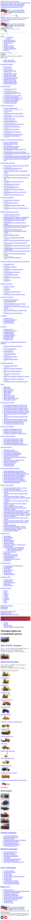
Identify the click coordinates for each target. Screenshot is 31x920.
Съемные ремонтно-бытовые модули (14, 194)
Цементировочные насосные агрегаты (14, 220)
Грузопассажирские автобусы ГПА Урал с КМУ (17, 154)
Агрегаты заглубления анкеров (12, 292)
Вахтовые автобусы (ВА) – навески (13, 506)
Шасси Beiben (7, 392)
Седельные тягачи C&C (10, 103)
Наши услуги (5, 887)
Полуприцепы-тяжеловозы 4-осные (13, 441)
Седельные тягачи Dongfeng (11, 100)
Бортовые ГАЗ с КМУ (10, 79)
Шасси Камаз (7, 388)
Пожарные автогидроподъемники (13, 313)
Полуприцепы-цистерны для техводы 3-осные (16, 412)
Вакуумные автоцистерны (11, 837)
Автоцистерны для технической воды (14, 116)
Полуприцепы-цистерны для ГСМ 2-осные (15, 405)
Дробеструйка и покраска (11, 899)
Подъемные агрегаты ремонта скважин (14, 294)
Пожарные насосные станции (12, 374)
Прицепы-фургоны (9, 464)
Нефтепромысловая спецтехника (10, 212)
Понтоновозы (7, 539)
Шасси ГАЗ (7, 394)
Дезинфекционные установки (12, 559)
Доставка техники (9, 902)
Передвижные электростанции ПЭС (14, 182)
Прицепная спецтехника (9, 849)
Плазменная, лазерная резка (11, 895)
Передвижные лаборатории (11, 187)
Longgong (6, 598)
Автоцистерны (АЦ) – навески (12, 489)
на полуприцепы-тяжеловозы (12, 883)
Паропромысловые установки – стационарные (16, 217)
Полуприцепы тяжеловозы (11, 856)
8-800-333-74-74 (5, 17)
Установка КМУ (8, 901)
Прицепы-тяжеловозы (10, 462)
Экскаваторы (7, 560)
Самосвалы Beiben (9, 333)
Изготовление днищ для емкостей (13, 898)
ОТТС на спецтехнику (8, 868)
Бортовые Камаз (8, 69)
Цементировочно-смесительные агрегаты (15, 227)
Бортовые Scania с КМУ (10, 83)
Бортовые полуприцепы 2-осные (13, 429)
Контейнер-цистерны (9, 516)
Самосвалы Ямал (8, 579)
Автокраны (4, 315)
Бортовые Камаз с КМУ (10, 73)
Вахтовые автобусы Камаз (11, 142)
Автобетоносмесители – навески (13, 529)
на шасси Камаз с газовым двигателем (14, 876)
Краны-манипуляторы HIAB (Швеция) (14, 476)
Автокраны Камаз (9, 321)
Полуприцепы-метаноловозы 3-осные (14, 423)
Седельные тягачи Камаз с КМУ (12, 95)
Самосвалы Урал (8, 329)
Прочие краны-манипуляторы (12, 482)
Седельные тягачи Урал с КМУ (12, 93)
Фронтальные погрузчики (11, 554)
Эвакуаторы (7, 553)
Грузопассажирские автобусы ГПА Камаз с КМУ (17, 156)
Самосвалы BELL (9, 546)
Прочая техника (5, 533)
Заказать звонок (5, 20)
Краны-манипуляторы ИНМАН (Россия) (15, 472)
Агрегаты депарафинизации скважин (14, 238)
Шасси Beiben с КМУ (9, 399)
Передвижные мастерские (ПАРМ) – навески (16, 512)
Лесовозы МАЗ (8, 573)
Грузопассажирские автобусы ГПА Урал (15, 150)
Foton (5, 592)
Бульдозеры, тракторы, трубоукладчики (14, 544)
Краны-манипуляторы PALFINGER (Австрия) (16, 474)
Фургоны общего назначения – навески (14, 526)
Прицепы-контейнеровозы (11, 461)
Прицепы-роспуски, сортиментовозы (14, 460)
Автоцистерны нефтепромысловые (13, 114)
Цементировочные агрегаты (11, 841)
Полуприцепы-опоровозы (11, 451)
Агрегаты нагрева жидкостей (12, 136)
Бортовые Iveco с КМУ (10, 76)
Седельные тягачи (5, 86)
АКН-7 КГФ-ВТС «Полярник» (15, 549)
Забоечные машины (9, 540)
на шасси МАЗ (8, 879)
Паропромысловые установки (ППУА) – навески (17, 513)
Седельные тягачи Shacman (11, 97)
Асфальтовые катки (9, 557)
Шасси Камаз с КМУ (9, 397)
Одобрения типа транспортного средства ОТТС (14, 620)
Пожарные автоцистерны (11, 366)
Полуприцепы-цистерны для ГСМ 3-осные (15, 406)
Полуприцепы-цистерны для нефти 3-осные (16, 409)
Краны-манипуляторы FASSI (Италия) (14, 479)
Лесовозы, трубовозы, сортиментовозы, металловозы (15, 261)
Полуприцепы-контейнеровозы (12, 454)
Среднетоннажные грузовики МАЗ (13, 565)
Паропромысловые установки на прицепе (15, 218)
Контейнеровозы (8, 537)
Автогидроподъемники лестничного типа (15, 311)
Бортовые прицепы (9, 465)
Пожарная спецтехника (7, 363)
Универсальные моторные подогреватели (15, 840)
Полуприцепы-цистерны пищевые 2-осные (15, 419)
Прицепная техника (6, 447)
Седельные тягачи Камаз (10, 91)
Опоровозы (7, 857)
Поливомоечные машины (11, 360)
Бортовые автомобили (7, 64)
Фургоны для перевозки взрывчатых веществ (16, 208)
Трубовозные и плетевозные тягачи (13, 270)
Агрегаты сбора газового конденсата (14, 124)
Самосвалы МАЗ (8, 570)
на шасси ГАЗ (7, 878)
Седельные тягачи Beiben (10, 101)
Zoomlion (6, 593)
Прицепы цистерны (9, 853)
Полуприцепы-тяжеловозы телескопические (16, 444)
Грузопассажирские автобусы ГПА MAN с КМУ (17, 157)
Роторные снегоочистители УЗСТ (13, 346)
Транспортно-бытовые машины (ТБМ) (14, 206)
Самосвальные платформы (11, 530)
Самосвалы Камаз (9, 332)
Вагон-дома (4, 57)
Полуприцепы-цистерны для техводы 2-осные (16, 411)
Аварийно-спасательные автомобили (14, 190)
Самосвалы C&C (8, 339)
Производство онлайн (7, 4)
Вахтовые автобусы (9, 838)
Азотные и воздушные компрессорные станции (17, 241)
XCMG (6, 590)
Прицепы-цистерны (9, 450)
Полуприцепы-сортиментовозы (12, 452)
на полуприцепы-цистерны (11, 882)
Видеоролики (11, 7)
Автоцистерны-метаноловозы (12, 127)
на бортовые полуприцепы (11, 880)
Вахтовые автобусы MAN (11, 148)
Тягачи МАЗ (7, 568)
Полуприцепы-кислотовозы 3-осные (14, 422)
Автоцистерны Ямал (9, 582)
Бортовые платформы (10, 525)
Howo (5, 600)
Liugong (6, 596)
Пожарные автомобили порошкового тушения (16, 377)
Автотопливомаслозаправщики (12, 132)
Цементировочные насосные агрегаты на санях (17, 225)
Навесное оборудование (7, 485)
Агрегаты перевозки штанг (11, 860)
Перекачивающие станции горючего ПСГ (15, 192)
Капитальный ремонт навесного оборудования (13, 617)
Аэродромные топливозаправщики (13, 134)
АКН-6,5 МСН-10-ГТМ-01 (14, 550)
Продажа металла (8, 889)
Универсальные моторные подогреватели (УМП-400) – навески (15, 508)
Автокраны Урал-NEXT (10, 320)
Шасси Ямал (7, 584)
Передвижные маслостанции (12, 185)
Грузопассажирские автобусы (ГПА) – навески (16, 520)
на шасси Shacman (9, 870)
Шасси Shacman (8, 391)
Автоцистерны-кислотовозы (11, 130)
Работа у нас (19, 7)
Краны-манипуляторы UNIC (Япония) (14, 475)
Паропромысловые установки (12, 215)
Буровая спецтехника (6, 283)
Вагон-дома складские (10, 61)
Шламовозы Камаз (9, 336)
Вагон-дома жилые (9, 60)
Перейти (3, 54)
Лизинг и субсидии (13, 5)
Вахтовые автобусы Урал (10, 144)
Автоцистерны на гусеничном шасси (14, 547)
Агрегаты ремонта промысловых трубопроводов (17, 251)
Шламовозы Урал (8, 338)
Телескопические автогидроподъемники (15, 304)
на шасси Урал (8, 873)
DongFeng (6, 599)
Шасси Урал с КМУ (9, 395)
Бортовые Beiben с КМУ (10, 82)
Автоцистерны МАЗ (9, 574)
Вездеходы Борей (8, 541)
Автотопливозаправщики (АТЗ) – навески (15, 488)
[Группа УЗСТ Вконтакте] (2, 918)
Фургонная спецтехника (7, 197)
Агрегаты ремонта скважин (11, 235)
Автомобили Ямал (6, 577)
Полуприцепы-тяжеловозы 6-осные (13, 443)
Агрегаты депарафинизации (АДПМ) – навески (17, 515)
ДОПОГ (3, 618)
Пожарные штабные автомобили (13, 371)
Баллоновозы (7, 536)
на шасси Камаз (8, 875)
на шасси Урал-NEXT (10, 872)
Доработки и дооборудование (12, 892)
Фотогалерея (4, 608)
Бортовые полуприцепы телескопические (15, 433)
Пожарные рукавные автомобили (13, 369)
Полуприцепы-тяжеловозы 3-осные (13, 440)
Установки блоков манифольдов (12, 258)
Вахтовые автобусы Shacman (11, 146)
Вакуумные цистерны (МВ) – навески (14, 496)
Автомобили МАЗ (6, 563)
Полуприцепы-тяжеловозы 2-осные (13, 438)
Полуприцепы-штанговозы (11, 455)
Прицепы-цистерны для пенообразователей (16, 381)
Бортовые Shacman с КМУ (11, 78)
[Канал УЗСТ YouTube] (5, 918)
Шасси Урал (7, 387)
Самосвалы (4, 326)
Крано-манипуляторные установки (10, 468)
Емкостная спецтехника (7, 105)
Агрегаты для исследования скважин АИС (15, 243)
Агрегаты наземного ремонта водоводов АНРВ (17, 175)
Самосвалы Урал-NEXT (10, 330)
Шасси (2, 384)
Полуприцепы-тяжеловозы (8, 436)
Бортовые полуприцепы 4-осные (13, 432)
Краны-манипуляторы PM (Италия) (13, 478)
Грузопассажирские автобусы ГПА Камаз (15, 152)
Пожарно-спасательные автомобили (13, 379)
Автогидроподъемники (7, 297)
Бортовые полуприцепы (7, 426)
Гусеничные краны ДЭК (10, 556)
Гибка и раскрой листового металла (13, 897)
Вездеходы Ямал (8, 585)
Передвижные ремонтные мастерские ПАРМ (16, 166)
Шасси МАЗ (7, 571)
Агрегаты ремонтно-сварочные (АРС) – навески (17, 510)
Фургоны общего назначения (12, 200)
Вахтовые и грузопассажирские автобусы (12, 139)
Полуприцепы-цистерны (7, 402)
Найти (2, 36)
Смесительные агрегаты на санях (13, 229)
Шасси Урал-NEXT (9, 389)
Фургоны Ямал (8, 581)
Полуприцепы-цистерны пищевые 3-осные (15, 421)
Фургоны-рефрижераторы (11, 203)
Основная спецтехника (8, 833)
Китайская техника (6, 588)
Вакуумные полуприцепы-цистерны (14, 862)
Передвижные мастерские (8, 163)
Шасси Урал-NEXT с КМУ (11, 398)
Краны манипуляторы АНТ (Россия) (14, 471)
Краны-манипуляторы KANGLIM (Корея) (15, 481)
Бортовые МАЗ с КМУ (10, 80)
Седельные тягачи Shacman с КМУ (13, 98)
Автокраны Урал (8, 318)
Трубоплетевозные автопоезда (12, 272)
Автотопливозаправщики (13, 109)
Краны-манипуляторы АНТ (8, 611)
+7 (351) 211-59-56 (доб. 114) (8, 19)
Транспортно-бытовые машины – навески (15, 528)
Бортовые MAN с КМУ (10, 75)
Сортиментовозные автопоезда (12, 278)
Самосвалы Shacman (9, 335)
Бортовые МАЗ (8, 567)
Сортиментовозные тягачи (11, 275)
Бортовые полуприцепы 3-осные (13, 430)
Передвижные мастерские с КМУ (13, 169)
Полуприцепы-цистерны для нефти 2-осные (16, 408)
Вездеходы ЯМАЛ (9, 543)
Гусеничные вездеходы (10, 551)
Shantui (6, 595)
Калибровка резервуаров (10, 894)
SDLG (5, 602)
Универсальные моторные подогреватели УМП (17, 246)
